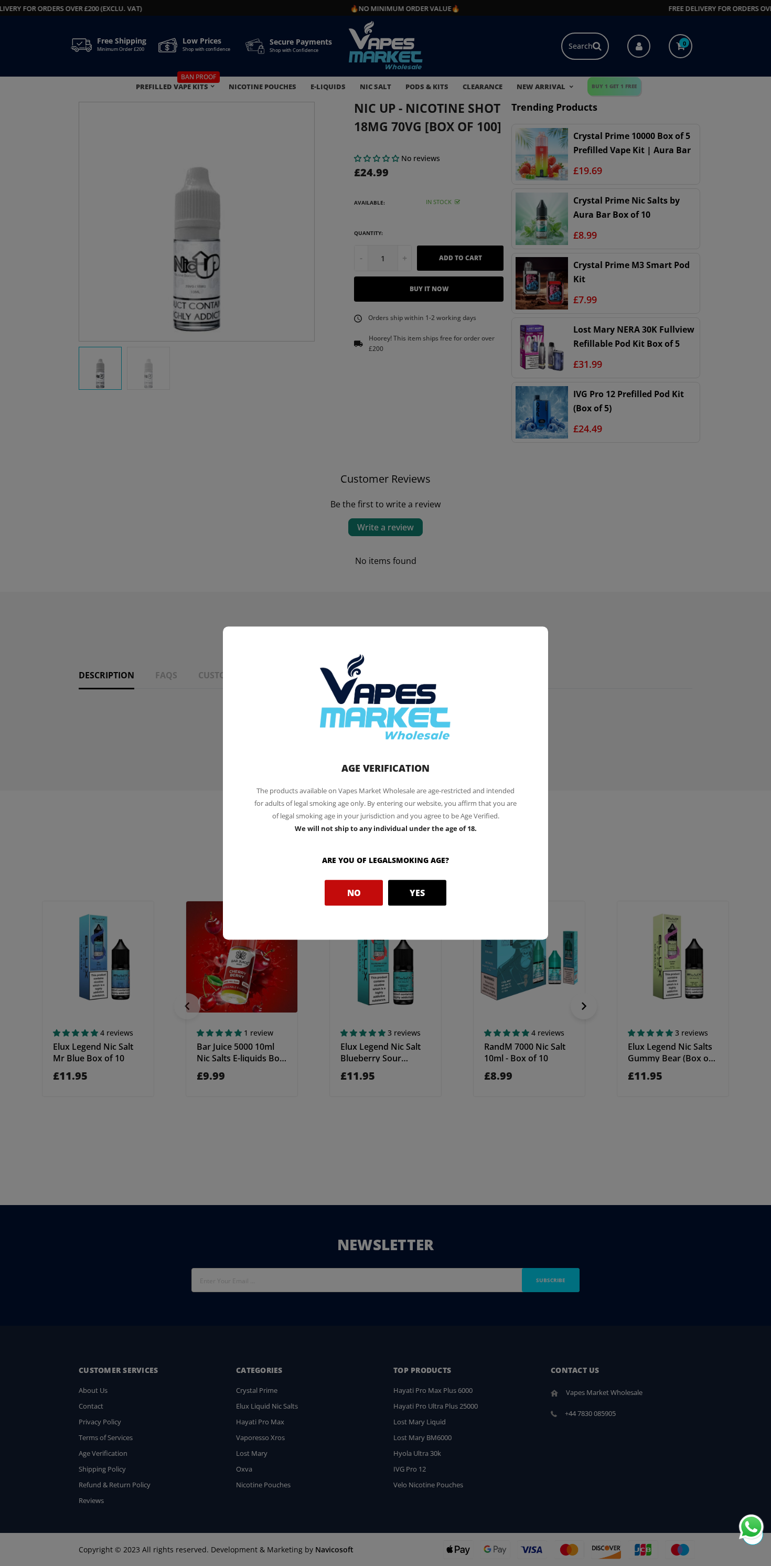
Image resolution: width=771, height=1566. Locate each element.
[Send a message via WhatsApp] (751, 1526)
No (354, 893)
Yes (417, 893)
